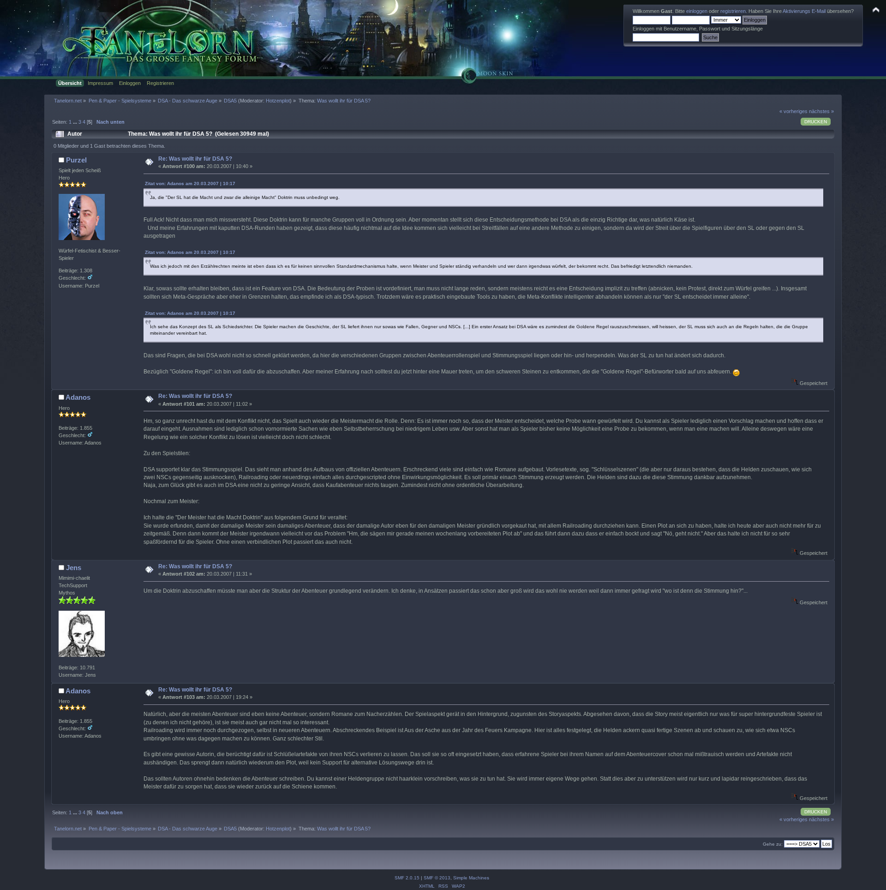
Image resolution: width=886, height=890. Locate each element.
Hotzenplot (278, 100)
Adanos (78, 397)
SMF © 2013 (437, 877)
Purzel (76, 160)
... (75, 122)
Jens (73, 567)
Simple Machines (471, 877)
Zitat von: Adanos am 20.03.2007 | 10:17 (190, 183)
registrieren (733, 11)
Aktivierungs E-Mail (804, 11)
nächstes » (821, 111)
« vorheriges (793, 111)
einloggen (696, 11)
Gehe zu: (773, 844)
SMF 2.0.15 (407, 877)
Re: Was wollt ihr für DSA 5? (195, 159)
